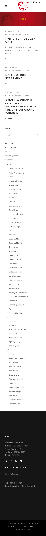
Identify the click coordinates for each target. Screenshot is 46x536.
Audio (9, 164)
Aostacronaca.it (15, 185)
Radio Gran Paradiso (17, 169)
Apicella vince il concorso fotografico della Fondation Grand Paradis (20, 106)
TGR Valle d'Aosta (15, 346)
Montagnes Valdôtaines (18, 292)
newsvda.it (13, 395)
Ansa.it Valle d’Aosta (16, 181)
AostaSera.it (13, 193)
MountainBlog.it (15, 391)
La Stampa (13, 263)
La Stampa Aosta (15, 268)
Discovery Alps (14, 226)
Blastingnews (14, 375)
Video (9, 317)
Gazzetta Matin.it (15, 243)
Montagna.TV (14, 288)
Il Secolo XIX (13, 247)
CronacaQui (13, 218)
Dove (11, 230)
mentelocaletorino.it (16, 387)
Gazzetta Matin (15, 239)
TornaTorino (14, 309)
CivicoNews (13, 210)
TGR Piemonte (14, 342)
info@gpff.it (15, 455)
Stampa (28, 34)
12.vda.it (12, 354)
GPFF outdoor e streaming (18, 76)
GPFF (10, 118)
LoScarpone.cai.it (15, 280)
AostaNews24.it (15, 189)
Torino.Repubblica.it (16, 305)
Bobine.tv (9, 34)
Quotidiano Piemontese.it (18, 296)
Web (8, 350)
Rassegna (19, 34)
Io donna (12, 251)
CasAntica (12, 202)
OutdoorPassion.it (16, 400)
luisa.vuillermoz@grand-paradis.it (22, 486)
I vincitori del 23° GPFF (20, 40)
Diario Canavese (15, 222)
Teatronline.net (14, 404)
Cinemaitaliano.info (16, 206)
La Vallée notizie (15, 276)
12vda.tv (12, 321)
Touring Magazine (16, 313)
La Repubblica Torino (17, 259)
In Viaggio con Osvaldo (17, 329)
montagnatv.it (10, 147)
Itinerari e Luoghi (15, 338)
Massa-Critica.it (15, 284)
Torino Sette (13, 301)
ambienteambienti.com (17, 358)
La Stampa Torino (16, 272)
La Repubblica (14, 255)
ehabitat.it (12, 235)
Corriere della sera (16, 214)
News (7, 151)
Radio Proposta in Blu (17, 173)
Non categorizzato (12, 156)
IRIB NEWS (13, 334)
